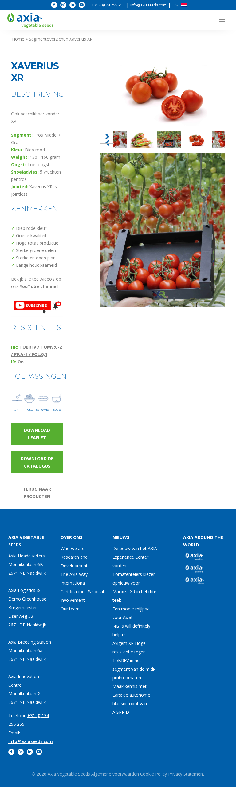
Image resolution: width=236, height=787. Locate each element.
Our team (70, 609)
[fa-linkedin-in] (72, 5)
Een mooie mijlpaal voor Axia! (131, 613)
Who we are (73, 548)
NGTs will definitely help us (131, 630)
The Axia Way (74, 574)
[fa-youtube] (82, 5)
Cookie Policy (153, 774)
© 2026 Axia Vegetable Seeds (61, 774)
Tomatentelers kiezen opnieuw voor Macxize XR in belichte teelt (134, 587)
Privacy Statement (186, 774)
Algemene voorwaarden (115, 774)
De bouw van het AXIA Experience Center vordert (134, 557)
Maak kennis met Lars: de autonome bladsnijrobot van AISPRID (131, 699)
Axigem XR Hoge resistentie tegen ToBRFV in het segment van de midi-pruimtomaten (133, 660)
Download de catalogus (37, 462)
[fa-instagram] (63, 5)
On (21, 362)
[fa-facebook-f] (54, 5)
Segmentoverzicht (47, 39)
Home (18, 39)
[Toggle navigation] (222, 20)
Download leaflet (37, 434)
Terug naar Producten (37, 492)
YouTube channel (39, 286)
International (73, 583)
